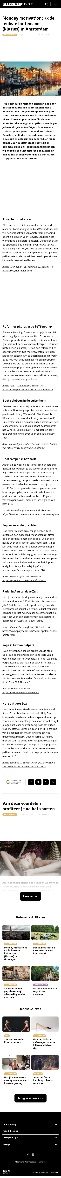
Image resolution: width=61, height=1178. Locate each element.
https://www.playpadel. (15, 630)
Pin (46, 782)
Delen (31, 782)
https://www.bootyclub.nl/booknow (26, 447)
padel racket (36, 620)
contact (41, 580)
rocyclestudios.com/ (17, 270)
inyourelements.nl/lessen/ (20, 692)
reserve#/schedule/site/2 (27, 389)
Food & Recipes (10, 1131)
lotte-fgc (45, 35)
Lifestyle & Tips (10, 1137)
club (30, 630)
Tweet (38, 782)
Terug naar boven (28, 1098)
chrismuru (45, 815)
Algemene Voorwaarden (25, 1162)
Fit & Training (10, 35)
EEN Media (53, 1172)
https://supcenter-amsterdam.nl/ (19, 580)
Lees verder (30, 896)
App (53, 782)
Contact (42, 1162)
